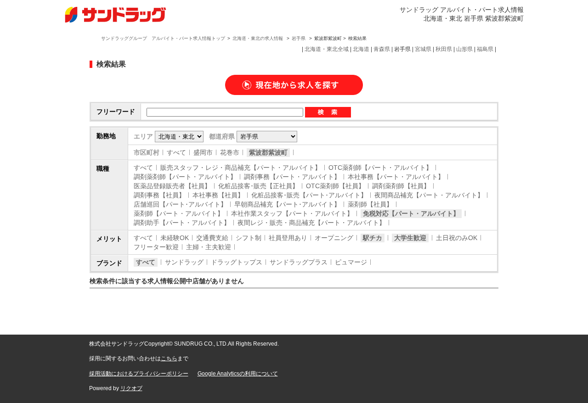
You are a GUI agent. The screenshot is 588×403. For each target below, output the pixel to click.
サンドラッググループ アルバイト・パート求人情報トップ (163, 38)
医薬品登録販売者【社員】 (172, 186)
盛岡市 (203, 152)
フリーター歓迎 (156, 247)
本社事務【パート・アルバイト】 (396, 176)
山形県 (464, 49)
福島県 (485, 49)
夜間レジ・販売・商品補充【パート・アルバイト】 (311, 222)
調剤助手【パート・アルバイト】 (182, 222)
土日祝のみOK (456, 237)
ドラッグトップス (236, 262)
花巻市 (229, 152)
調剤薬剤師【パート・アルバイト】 (185, 176)
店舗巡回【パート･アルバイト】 (180, 204)
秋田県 (443, 49)
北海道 (361, 49)
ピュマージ (351, 262)
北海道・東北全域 (327, 49)
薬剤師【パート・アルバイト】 (179, 213)
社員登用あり (288, 237)
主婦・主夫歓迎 (208, 247)
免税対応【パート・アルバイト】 (411, 213)
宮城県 (423, 49)
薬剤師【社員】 (370, 204)
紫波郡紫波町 (268, 152)
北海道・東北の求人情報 (258, 38)
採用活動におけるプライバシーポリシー (138, 373)
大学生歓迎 (410, 237)
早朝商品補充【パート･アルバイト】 (287, 204)
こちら (169, 358)
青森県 (381, 49)
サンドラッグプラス (299, 262)
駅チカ (372, 237)
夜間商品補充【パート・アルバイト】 (429, 195)
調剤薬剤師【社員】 (401, 186)
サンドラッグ (184, 262)
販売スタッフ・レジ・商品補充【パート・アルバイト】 (240, 167)
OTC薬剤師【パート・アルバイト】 (380, 167)
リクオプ (131, 388)
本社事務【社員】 (218, 195)
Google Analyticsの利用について (238, 373)
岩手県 (298, 38)
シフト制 (248, 237)
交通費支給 (212, 237)
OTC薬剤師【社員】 (335, 186)
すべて (176, 152)
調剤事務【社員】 (159, 195)
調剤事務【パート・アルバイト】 (292, 176)
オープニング (334, 237)
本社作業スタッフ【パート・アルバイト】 (292, 213)
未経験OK (174, 237)
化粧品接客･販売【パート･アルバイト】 (309, 195)
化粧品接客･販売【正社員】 (258, 186)
